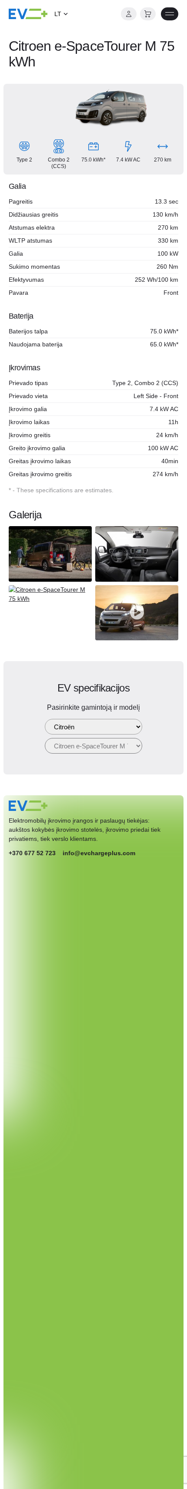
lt (57, 13)
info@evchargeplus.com (99, 853)
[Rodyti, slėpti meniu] (169, 13)
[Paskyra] (129, 13)
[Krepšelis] (148, 13)
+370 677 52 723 (32, 853)
